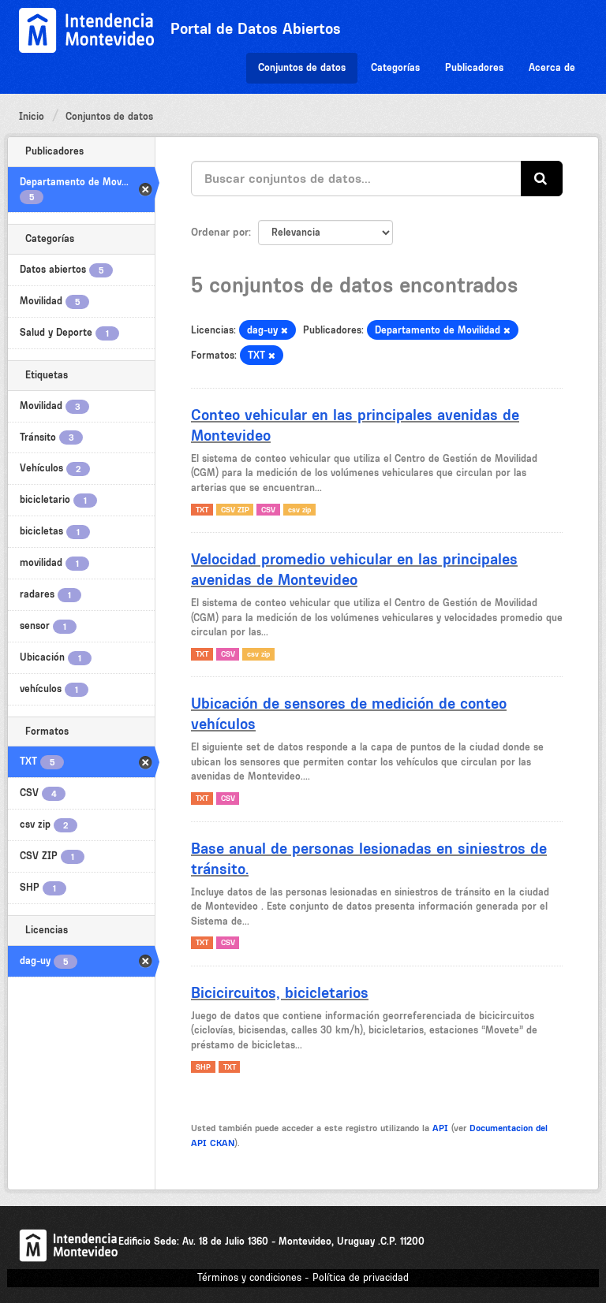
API (440, 1128)
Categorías (395, 67)
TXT (202, 509)
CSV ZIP (235, 509)
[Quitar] (284, 331)
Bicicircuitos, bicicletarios (279, 992)
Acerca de (552, 67)
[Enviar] (542, 178)
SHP (203, 1067)
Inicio (31, 116)
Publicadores (474, 67)
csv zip (299, 509)
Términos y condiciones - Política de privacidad (303, 1277)
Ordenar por (220, 231)
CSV (268, 509)
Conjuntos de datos (302, 67)
